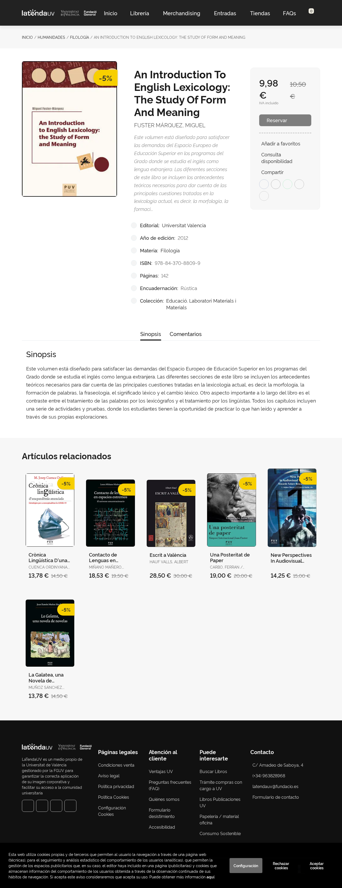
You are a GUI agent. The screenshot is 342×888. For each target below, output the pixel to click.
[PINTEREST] (56, 806)
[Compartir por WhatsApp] (287, 184)
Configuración (246, 865)
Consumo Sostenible (220, 833)
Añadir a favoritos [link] (280, 143)
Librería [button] (139, 13)
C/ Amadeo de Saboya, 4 (277, 765)
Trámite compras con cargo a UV (221, 785)
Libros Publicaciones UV (220, 802)
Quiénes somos (164, 799)
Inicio (27, 37)
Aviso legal (108, 775)
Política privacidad (116, 786)
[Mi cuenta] (314, 12)
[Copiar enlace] (264, 196)
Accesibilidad (162, 827)
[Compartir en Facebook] (264, 184)
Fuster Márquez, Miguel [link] (169, 125)
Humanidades (51, 37)
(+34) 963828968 (269, 775)
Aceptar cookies (317, 865)
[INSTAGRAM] (42, 806)
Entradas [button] (225, 13)
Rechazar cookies (281, 865)
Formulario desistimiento (162, 813)
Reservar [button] (277, 120)
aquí (210, 876)
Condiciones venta (116, 765)
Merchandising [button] (181, 13)
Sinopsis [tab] (150, 333)
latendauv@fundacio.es (275, 786)
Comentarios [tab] (186, 333)
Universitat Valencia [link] (184, 225)
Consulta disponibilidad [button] (276, 157)
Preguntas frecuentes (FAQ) (170, 785)
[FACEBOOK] (28, 806)
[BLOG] (70, 806)
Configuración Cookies (112, 811)
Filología (79, 37)
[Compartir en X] (276, 184)
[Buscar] (305, 12)
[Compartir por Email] (299, 184)
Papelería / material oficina (219, 819)
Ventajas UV (161, 771)
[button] (309, 12)
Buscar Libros (213, 771)
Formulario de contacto (275, 797)
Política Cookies (113, 797)
